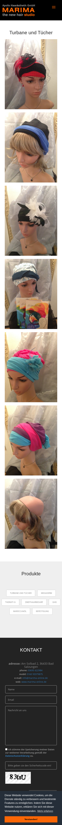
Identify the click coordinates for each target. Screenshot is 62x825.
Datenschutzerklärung (17, 755)
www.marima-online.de (33, 681)
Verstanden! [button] (31, 819)
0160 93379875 (34, 674)
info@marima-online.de (35, 677)
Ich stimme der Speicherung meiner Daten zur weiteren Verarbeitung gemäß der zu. (29, 752)
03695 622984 (34, 670)
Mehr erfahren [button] (45, 811)
